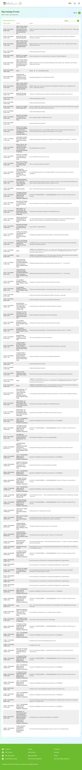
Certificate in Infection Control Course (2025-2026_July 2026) (45, 282)
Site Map (56, 752)
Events (7, 14)
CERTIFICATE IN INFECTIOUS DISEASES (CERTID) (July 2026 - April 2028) (48, 295)
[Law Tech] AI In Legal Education (38, 226)
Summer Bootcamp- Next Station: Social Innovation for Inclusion (45, 306)
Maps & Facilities (32, 755)
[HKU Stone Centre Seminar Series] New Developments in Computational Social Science (51, 374)
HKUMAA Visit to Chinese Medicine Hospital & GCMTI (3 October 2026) (47, 689)
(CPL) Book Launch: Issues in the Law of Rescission (42, 619)
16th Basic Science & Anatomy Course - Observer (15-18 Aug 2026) (46, 535)
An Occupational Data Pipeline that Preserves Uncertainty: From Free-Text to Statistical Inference (53, 393)
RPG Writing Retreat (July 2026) (37, 148)
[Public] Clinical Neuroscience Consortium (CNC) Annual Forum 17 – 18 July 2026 (50, 263)
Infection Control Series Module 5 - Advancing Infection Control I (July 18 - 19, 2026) (50, 289)
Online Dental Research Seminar (37, 51)
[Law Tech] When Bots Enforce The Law (39, 156)
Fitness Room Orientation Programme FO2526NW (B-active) (44, 211)
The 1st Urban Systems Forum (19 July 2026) (41, 337)
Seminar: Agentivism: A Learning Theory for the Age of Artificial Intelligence (48, 56)
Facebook (7, 749)
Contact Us (57, 749)
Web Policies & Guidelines (35, 759)
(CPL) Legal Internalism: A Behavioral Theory (41, 117)
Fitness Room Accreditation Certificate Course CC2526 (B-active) (46, 412)
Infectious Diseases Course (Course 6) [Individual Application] (45, 299)
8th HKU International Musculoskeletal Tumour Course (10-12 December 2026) (49, 729)
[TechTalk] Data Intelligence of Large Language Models (43, 437)
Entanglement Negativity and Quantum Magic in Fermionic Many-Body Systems (49, 234)
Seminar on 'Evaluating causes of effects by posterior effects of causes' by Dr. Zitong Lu (51, 94)
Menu (75, 13)
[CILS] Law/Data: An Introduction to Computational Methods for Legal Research (49, 560)
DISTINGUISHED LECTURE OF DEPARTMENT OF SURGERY (44, 717)
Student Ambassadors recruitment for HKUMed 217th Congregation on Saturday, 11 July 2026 (53, 139)
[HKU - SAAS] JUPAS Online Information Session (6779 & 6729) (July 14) (47, 189)
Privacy (56, 755)
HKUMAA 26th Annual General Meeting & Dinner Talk (42, 640)
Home (2, 14)
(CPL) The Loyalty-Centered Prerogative (39, 164)
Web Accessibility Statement (61, 759)
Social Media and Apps (11, 759)
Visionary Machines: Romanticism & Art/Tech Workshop (43, 315)
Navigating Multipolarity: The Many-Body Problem (42, 77)
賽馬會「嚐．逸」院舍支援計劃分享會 (39, 70)
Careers (30, 749)
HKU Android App (9, 755)
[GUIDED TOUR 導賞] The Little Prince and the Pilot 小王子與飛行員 (46, 420)
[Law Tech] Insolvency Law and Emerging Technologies (43, 465)
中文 (69, 3)
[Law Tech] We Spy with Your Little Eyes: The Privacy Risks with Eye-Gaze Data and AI (51, 203)
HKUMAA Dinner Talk (35, 645)
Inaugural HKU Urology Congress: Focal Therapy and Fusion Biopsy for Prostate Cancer (51, 447)
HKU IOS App (8, 752)
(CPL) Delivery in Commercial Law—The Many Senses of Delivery (45, 612)
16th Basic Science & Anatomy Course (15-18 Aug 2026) (43, 526)
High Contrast (31, 752)
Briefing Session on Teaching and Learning (40, 511)
